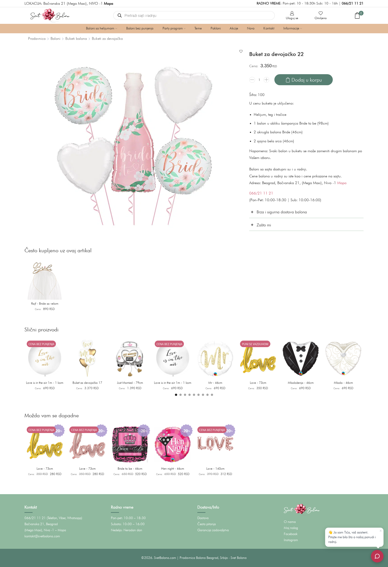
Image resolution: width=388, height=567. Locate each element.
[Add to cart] (59, 295)
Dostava (203, 518)
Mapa (341, 183)
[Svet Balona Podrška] (377, 556)
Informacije (291, 28)
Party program (173, 28)
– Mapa (60, 530)
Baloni (55, 38)
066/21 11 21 (353, 3)
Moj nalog (291, 528)
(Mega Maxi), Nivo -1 (39, 530)
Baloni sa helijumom (100, 28)
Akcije (234, 28)
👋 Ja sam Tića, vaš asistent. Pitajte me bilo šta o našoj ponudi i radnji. (352, 537)
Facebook (291, 534)
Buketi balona (76, 38)
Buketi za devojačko (107, 38)
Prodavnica (37, 38)
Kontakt (268, 28)
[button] (176, 395)
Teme (197, 28)
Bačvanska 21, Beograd (41, 524)
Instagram (291, 540)
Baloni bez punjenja (140, 28)
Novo (250, 28)
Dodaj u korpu (306, 80)
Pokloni (216, 28)
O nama (290, 522)
